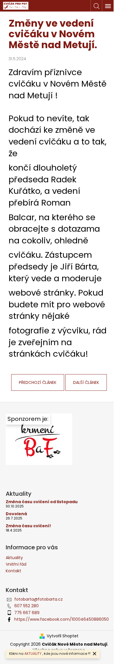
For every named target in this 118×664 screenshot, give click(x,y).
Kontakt (13, 571)
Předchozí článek (37, 382)
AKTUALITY (33, 653)
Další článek (86, 382)
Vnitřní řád (16, 564)
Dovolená (16, 514)
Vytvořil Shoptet (62, 636)
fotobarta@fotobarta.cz (38, 599)
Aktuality (14, 558)
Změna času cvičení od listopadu (42, 502)
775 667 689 (27, 613)
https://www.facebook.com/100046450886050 (61, 619)
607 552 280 (26, 606)
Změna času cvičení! (28, 526)
